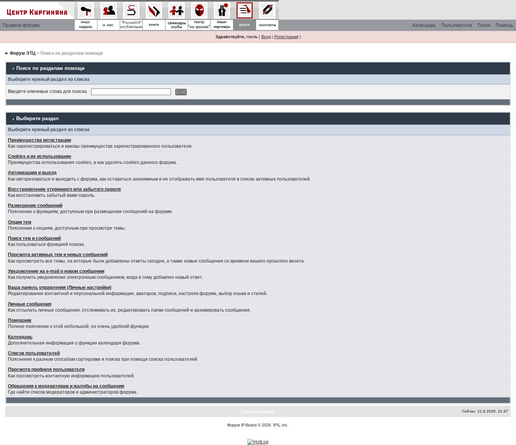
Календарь (424, 25)
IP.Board (248, 425)
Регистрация (286, 36)
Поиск (483, 25)
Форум (233, 425)
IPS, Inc (280, 425)
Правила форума (21, 25)
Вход (266, 36)
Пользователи (456, 25)
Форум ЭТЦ (23, 53)
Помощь (504, 25)
